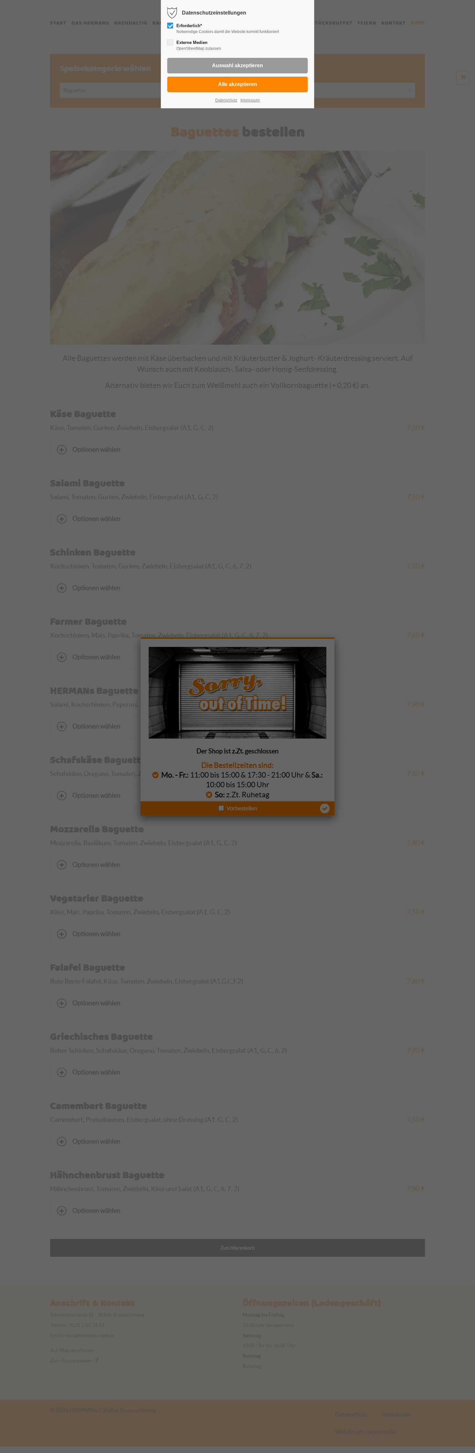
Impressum (250, 100)
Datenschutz (226, 100)
